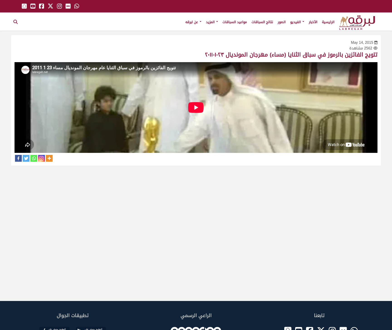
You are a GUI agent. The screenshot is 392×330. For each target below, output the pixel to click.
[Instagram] (41, 158)
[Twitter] (26, 158)
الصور (282, 22)
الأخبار (313, 22)
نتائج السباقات (262, 22)
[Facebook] (18, 158)
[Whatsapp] (33, 158)
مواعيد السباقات (235, 22)
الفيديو (296, 22)
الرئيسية (328, 22)
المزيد (211, 22)
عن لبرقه (192, 22)
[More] (49, 158)
